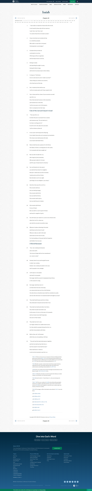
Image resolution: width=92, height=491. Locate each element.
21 (53, 20)
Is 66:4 (37, 401)
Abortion (15, 455)
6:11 (44, 371)
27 (63, 20)
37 (20, 22)
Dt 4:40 (37, 407)
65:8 (34, 369)
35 (17, 22)
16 (44, 20)
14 (41, 20)
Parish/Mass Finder (68, 455)
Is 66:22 (38, 404)
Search (77, 1)
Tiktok (78, 482)
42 (29, 22)
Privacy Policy (52, 417)
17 (46, 20)
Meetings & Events (51, 459)
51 (45, 22)
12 (37, 20)
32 (72, 20)
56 (53, 22)
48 (39, 22)
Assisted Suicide (16, 465)
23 (56, 20)
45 (34, 22)
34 (15, 22)
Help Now (73, 1)
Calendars (66, 459)
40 (25, 22)
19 (49, 20)
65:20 (34, 407)
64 (67, 22)
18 (48, 20)
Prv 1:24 (41, 401)
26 (62, 20)
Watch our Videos (53, 439)
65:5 (34, 364)
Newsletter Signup (68, 460)
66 (71, 22)
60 (60, 22)
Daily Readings (50, 1)
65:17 (34, 382)
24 (58, 20)
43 (31, 22)
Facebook (67, 482)
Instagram (75, 482)
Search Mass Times (34, 459)
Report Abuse (65, 1)
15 (42, 20)
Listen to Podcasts (45, 439)
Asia (14, 462)
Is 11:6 (37, 410)
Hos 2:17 (38, 399)
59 (58, 22)
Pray (48, 460)
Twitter (65, 482)
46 (36, 22)
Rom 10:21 (38, 396)
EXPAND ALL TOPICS (17, 477)
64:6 (42, 358)
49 (41, 22)
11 (36, 20)
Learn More (57, 448)
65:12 (34, 401)
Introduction (18, 20)
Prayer (31, 460)
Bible (14, 467)
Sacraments (32, 463)
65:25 (34, 389)
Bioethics (15, 468)
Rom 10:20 (38, 393)
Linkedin (72, 482)
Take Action (49, 455)
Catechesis (15, 471)
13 (39, 20)
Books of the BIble (34, 457)
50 (43, 22)
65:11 (34, 373)
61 (62, 22)
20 (51, 20)
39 (24, 22)
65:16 (34, 378)
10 (34, 20)
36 (18, 22)
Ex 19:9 (52, 366)
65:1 (34, 356)
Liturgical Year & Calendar (35, 462)
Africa (14, 457)
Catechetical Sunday (17, 473)
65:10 (34, 399)
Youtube (70, 482)
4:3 (42, 371)
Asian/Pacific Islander (17, 463)
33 (74, 20)
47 (38, 22)
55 (51, 22)
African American (16, 459)
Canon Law (15, 470)
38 (22, 22)
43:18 (37, 385)
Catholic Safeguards (17, 475)
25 (60, 20)
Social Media (66, 462)
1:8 (39, 371)
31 (70, 20)
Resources (66, 457)
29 (67, 20)
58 (57, 22)
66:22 (47, 382)
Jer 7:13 (45, 401)
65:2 (34, 396)
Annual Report (16, 460)
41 (27, 22)
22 (55, 20)
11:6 (56, 389)
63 (65, 22)
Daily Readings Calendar (54, 1)
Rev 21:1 (42, 404)
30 (69, 20)
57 (55, 22)
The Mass (32, 467)
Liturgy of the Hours (34, 465)
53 (48, 22)
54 (50, 22)
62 (64, 22)
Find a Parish (58, 1)
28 (65, 20)
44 (32, 22)
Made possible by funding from (67, 485)
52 (46, 22)
